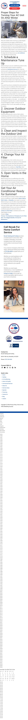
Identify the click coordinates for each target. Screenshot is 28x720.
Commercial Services (7, 383)
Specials (4, 390)
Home (3, 375)
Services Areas (5, 387)
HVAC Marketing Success (7, 406)
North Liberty (4, 200)
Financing (4, 392)
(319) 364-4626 (14, 5)
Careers (4, 398)
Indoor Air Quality (6, 381)
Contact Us (5, 394)
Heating (4, 377)
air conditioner (21, 53)
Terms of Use (20, 404)
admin (15, 20)
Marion (24, 198)
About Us (4, 385)
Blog (3, 396)
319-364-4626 (9, 251)
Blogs (7, 214)
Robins (20, 198)
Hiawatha (11, 200)
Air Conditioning (6, 379)
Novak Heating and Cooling (11, 236)
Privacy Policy (13, 404)
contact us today (8, 273)
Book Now (14, 8)
